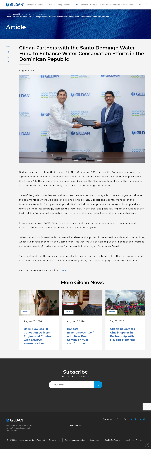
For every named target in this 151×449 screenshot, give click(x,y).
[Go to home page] (15, 6)
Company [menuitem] (107, 419)
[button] (146, 5)
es (125, 419)
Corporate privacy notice (75, 440)
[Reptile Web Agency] (147, 445)
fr (118, 419)
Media (31, 14)
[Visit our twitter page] (131, 419)
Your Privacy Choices (133, 440)
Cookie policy (94, 440)
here (63, 270)
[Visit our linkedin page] (140, 419)
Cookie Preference (112, 440)
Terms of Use (54, 440)
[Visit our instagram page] (143, 419)
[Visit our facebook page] (136, 419)
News (40, 14)
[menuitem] (31, 5)
